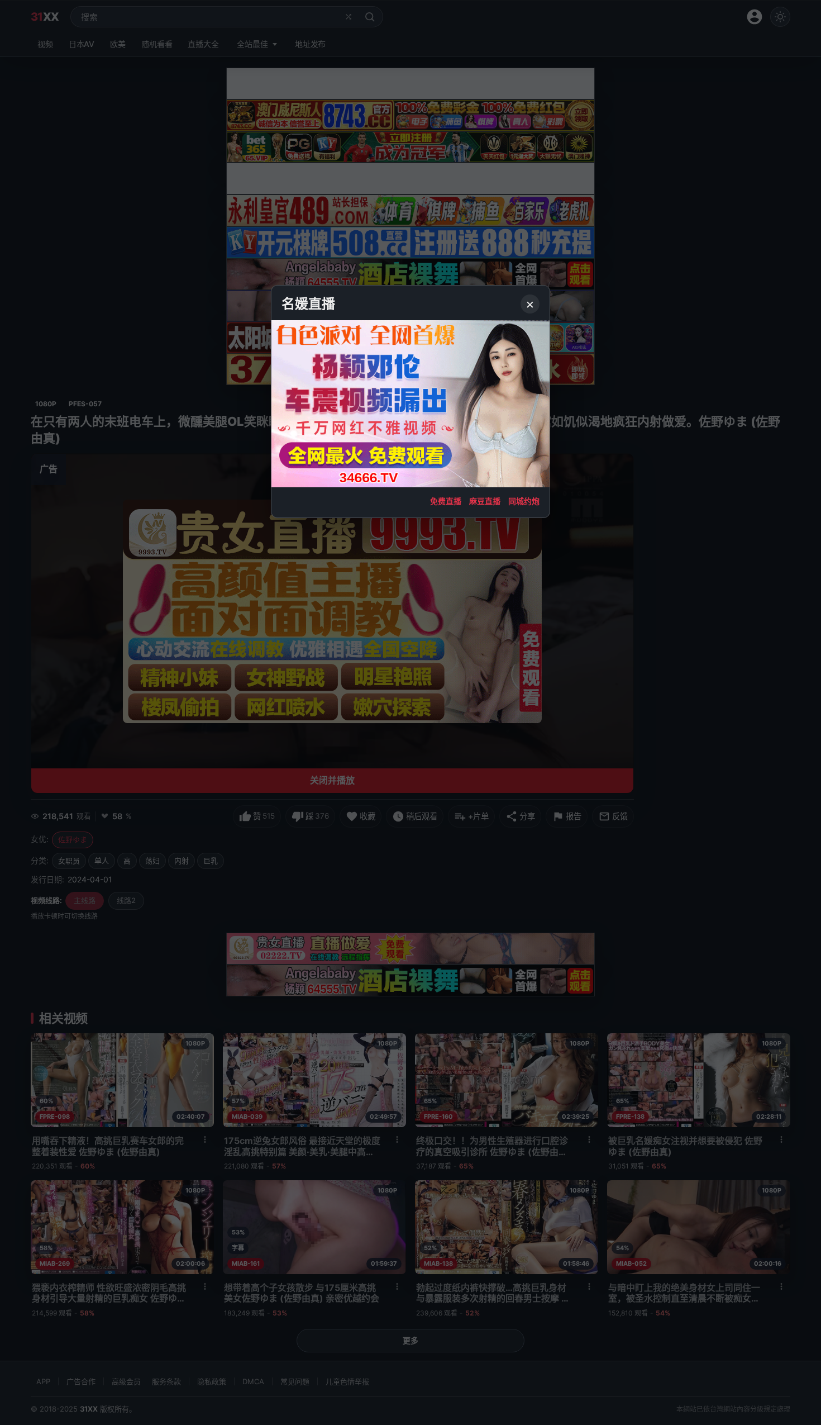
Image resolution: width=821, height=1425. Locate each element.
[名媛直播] (410, 712)
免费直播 (445, 501)
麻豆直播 (484, 501)
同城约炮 (524, 501)
